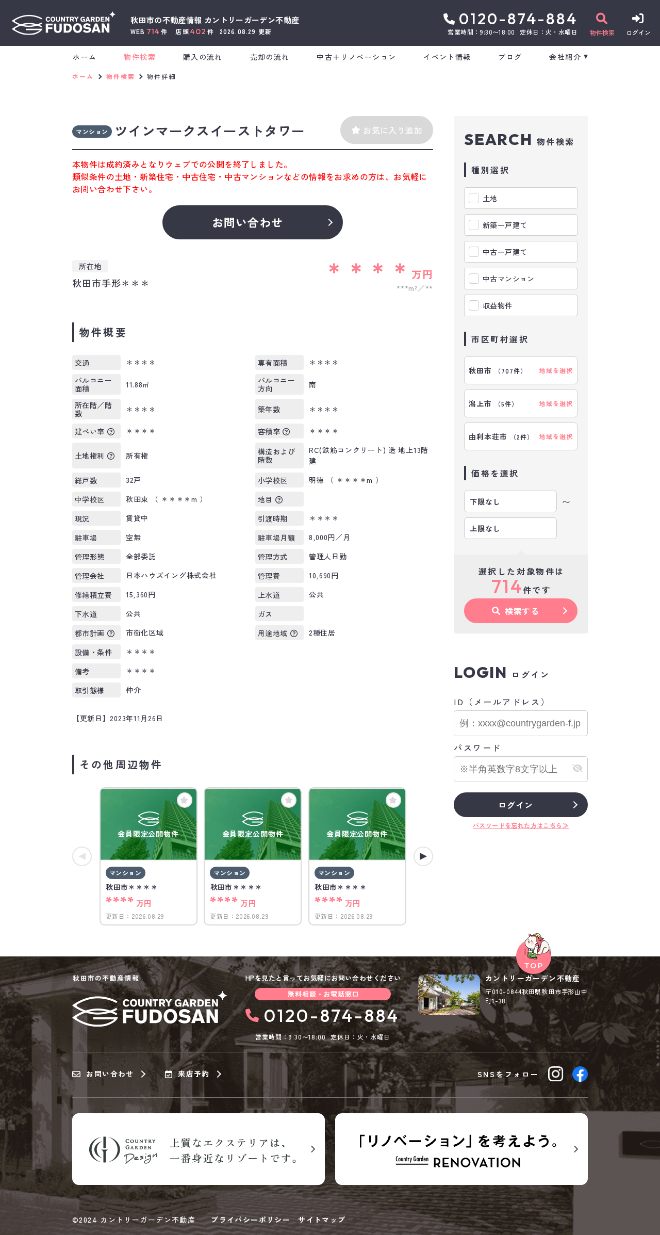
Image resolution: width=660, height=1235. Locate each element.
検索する (522, 611)
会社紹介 (565, 57)
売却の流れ (269, 57)
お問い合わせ (248, 222)
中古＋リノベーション (356, 57)
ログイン (515, 805)
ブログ (510, 57)
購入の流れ (202, 57)
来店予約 (194, 1074)
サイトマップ (321, 1219)
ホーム (84, 57)
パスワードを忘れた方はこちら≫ (521, 825)
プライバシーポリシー (250, 1219)
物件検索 (140, 57)
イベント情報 (447, 57)
